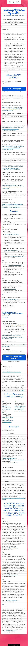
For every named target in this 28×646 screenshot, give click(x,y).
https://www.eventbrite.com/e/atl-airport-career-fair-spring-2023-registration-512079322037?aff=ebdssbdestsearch (12, 168)
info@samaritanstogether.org (17, 256)
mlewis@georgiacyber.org (11, 630)
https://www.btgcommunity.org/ (11, 299)
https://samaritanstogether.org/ (11, 250)
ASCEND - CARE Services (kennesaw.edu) (11, 372)
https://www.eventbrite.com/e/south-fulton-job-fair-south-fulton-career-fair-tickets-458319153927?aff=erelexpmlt (13, 129)
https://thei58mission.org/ (10, 289)
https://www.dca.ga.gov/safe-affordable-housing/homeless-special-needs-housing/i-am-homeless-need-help (13, 337)
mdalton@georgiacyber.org (12, 574)
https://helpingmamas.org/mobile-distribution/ (14, 325)
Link (20, 65)
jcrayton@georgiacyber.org (12, 547)
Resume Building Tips (14, 89)
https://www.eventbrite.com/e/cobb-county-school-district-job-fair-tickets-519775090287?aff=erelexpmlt (13, 187)
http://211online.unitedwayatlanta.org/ (12, 351)
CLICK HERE (21, 390)
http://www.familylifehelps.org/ (15, 265)
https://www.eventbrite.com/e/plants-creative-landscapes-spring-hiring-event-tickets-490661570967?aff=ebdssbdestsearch (12, 206)
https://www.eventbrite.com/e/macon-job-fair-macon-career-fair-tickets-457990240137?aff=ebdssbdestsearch (12, 109)
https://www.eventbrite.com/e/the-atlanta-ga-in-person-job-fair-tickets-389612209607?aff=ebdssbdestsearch (13, 148)
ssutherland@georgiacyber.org (12, 600)
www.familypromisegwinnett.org (11, 234)
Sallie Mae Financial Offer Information (14, 357)
